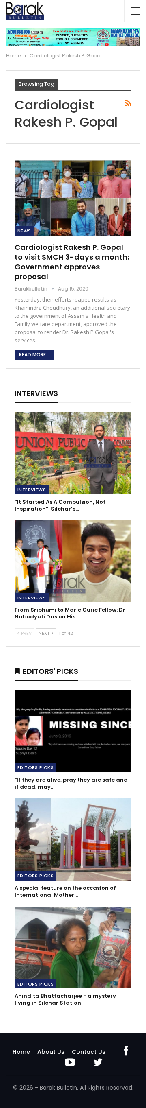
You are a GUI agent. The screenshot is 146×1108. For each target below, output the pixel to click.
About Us (50, 1052)
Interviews (31, 489)
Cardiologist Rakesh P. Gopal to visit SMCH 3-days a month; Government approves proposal (72, 262)
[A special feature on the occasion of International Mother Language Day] (73, 839)
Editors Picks (35, 767)
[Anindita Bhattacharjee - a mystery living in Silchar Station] (73, 948)
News (24, 230)
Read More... (34, 354)
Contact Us (88, 1052)
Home (21, 1052)
